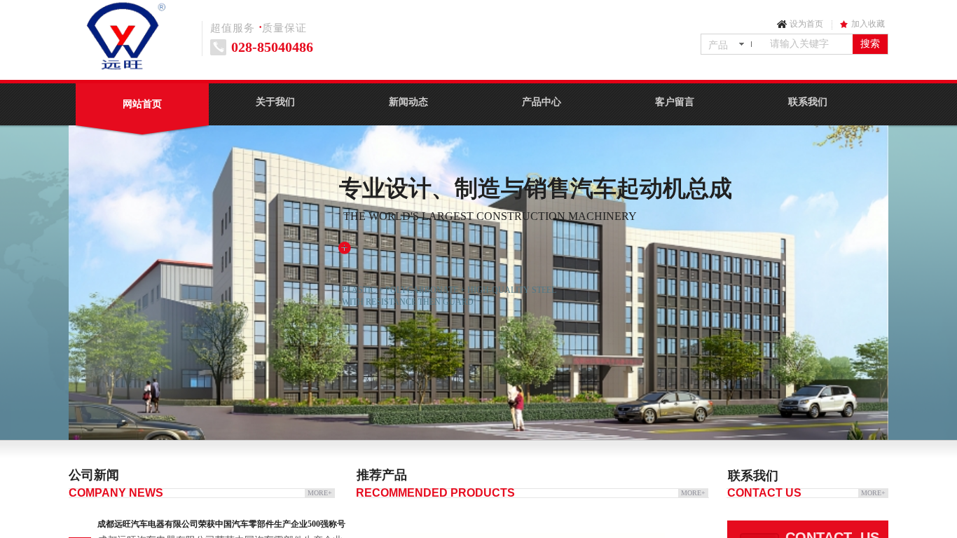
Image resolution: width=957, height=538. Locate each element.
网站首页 (142, 104)
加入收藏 (868, 24)
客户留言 (674, 102)
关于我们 (275, 102)
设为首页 (806, 24)
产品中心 (541, 102)
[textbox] (808, 44)
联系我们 (807, 102)
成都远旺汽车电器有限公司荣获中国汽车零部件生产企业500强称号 (221, 524)
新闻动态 (408, 102)
